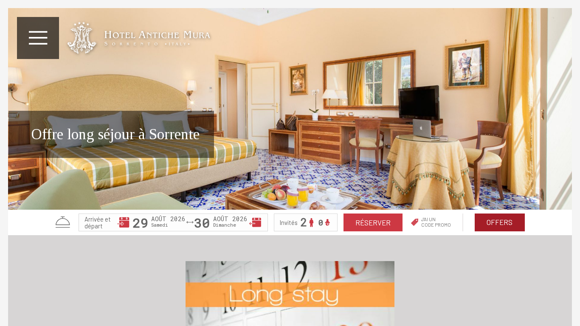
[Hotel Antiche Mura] (139, 38)
